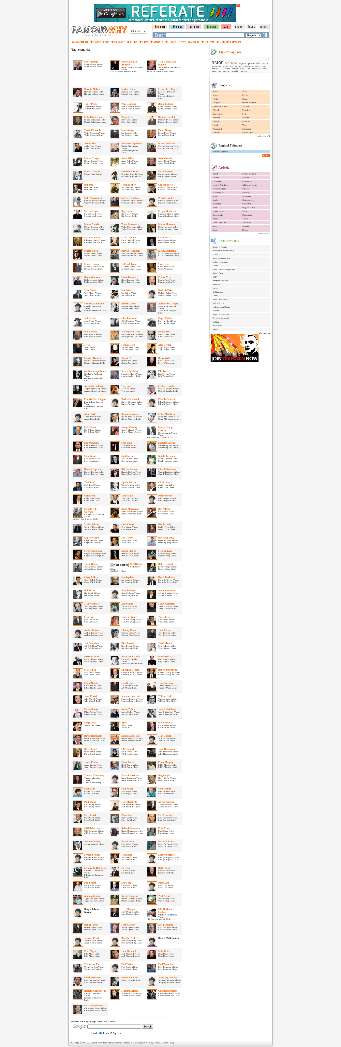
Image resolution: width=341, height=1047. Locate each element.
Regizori (245, 95)
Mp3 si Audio (218, 303)
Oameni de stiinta (220, 106)
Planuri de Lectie (249, 174)
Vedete (215, 99)
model (225, 66)
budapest (216, 66)
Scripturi (216, 311)
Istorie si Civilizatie (220, 185)
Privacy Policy (147, 1043)
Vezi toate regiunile (220, 152)
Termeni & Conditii (132, 1043)
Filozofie (245, 189)
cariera (226, 71)
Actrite (215, 95)
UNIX (215, 277)
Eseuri (215, 230)
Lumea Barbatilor (219, 222)
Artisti (215, 91)
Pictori (215, 125)
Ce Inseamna (247, 181)
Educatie (216, 174)
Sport (215, 207)
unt (231, 66)
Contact (165, 1043)
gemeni (244, 71)
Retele (215, 329)
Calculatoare (247, 215)
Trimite (157, 1043)
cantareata (248, 66)
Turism (245, 219)
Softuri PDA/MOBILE (222, 314)
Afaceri (215, 196)
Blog (172, 1043)
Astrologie (246, 196)
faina (242, 69)
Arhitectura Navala (249, 185)
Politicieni (246, 121)
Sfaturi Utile (247, 204)
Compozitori (218, 114)
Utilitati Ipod (218, 292)
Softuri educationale (220, 262)
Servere (215, 266)
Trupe (244, 125)
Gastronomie (218, 215)
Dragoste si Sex (248, 207)
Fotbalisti (216, 121)
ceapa (238, 66)
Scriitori (245, 106)
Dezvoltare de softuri (221, 318)
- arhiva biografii (263, 136)
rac (219, 71)
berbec (235, 69)
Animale (245, 226)
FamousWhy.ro (97, 1043)
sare (264, 66)
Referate (245, 177)
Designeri (216, 103)
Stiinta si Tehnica (219, 189)
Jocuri (215, 226)
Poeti (244, 114)
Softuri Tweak (218, 273)
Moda (244, 211)
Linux (215, 296)
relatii (227, 69)
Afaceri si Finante (220, 247)
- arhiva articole (264, 233)
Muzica (215, 200)
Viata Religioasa (219, 192)
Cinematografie (248, 200)
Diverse (245, 230)
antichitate (256, 69)
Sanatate (216, 177)
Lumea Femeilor (219, 211)
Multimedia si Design (221, 307)
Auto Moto (246, 222)
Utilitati (216, 322)
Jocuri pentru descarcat (221, 258)
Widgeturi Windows (221, 281)
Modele (245, 99)
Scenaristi (216, 133)
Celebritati (217, 204)
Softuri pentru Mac (220, 299)
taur (265, 69)
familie (215, 69)
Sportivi (245, 118)
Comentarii (217, 181)
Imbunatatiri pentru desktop (223, 251)
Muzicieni (246, 110)
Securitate (216, 284)
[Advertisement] (117, 55)
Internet (215, 219)
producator (254, 63)
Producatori (246, 129)
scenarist (231, 63)
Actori (244, 91)
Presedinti (216, 118)
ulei (221, 69)
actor (217, 62)
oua (248, 69)
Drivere (215, 254)
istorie (257, 66)
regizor (242, 63)
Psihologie (246, 192)
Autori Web (217, 326)
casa (214, 71)
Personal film (247, 133)
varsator (235, 71)
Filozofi (216, 110)
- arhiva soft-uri (264, 333)
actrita (265, 63)
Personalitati (217, 129)
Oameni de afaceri (249, 103)
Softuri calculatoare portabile (224, 269)
